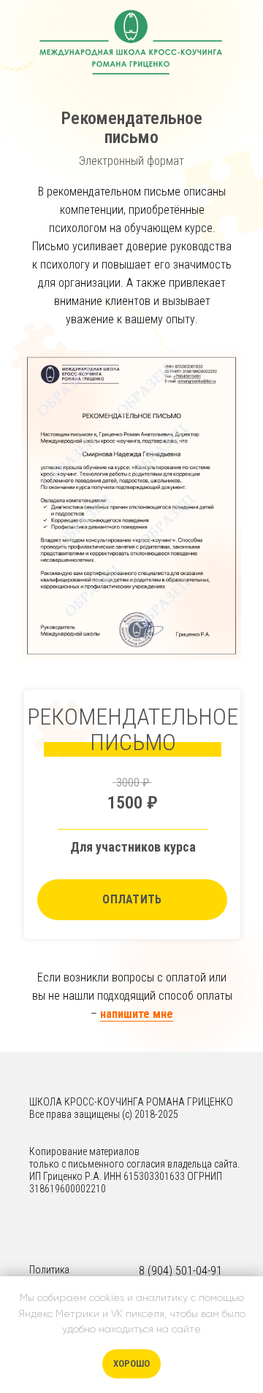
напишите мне (136, 1014)
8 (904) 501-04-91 (180, 1271)
